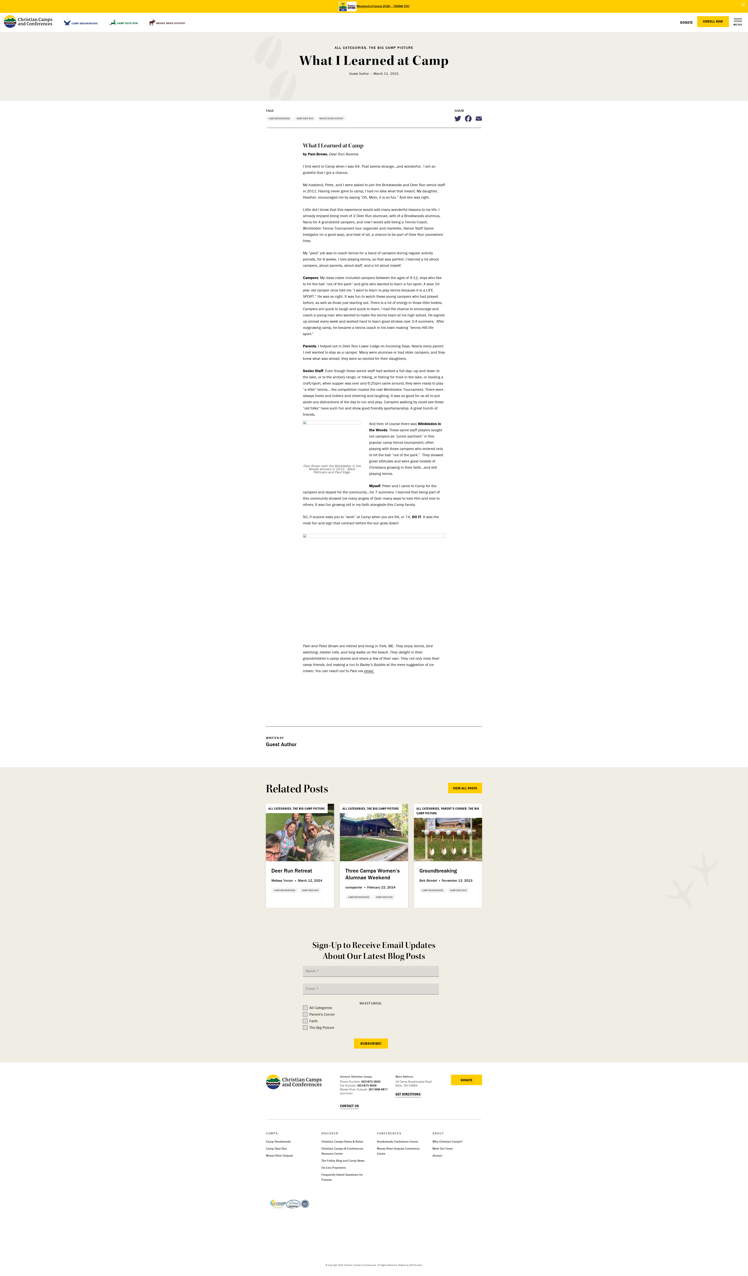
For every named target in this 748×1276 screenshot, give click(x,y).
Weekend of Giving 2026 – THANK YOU (382, 6)
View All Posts (465, 788)
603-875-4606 (367, 1085)
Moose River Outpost (279, 1155)
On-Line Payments (333, 1167)
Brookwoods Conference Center (397, 1141)
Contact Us (349, 1105)
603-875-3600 (370, 1081)
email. (369, 670)
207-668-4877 (378, 1089)
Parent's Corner (322, 1014)
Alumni (437, 1155)
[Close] (743, 4)
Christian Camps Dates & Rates (342, 1141)
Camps (272, 1133)
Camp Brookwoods (278, 1141)
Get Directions (408, 1094)
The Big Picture (321, 1027)
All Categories (320, 1007)
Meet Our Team (442, 1148)
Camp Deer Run (276, 1148)
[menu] (738, 20)
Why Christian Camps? (447, 1141)
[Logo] (294, 1087)
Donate (686, 22)
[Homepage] (28, 22)
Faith (313, 1020)
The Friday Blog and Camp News (342, 1160)
